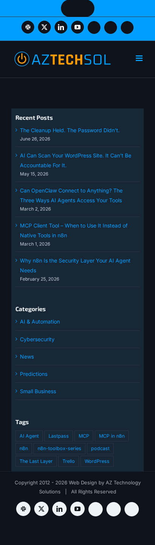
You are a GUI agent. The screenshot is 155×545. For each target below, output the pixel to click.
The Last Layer (36, 461)
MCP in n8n (112, 436)
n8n (24, 448)
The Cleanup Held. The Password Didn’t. (70, 130)
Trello (68, 461)
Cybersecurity (37, 339)
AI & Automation (40, 321)
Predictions (33, 374)
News (27, 356)
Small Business (38, 391)
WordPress (97, 461)
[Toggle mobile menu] (140, 58)
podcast (100, 448)
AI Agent (29, 436)
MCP (84, 436)
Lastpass (59, 436)
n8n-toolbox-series (59, 448)
